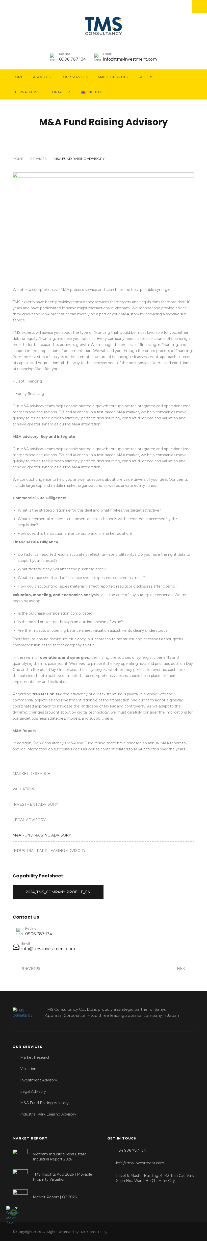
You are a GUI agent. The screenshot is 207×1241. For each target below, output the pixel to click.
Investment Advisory (35, 804)
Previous (29, 968)
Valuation (23, 789)
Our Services (75, 77)
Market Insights (113, 77)
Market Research (31, 773)
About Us (42, 77)
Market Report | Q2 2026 (55, 1197)
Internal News (26, 92)
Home (18, 77)
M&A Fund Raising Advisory (42, 835)
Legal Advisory (29, 820)
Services (38, 159)
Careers (145, 77)
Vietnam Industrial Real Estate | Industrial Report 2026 (61, 1156)
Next (182, 968)
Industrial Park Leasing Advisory (49, 850)
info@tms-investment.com (130, 59)
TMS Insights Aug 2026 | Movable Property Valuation (62, 1177)
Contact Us (60, 92)
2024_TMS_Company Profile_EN (58, 892)
